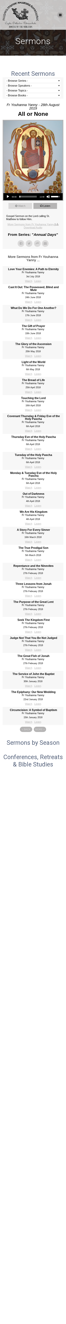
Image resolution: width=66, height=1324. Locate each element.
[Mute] (48, 196)
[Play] (8, 196)
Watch (21, 205)
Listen (46, 205)
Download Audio (33, 227)
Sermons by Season (33, 742)
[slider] (28, 197)
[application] (33, 196)
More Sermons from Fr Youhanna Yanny (31, 224)
